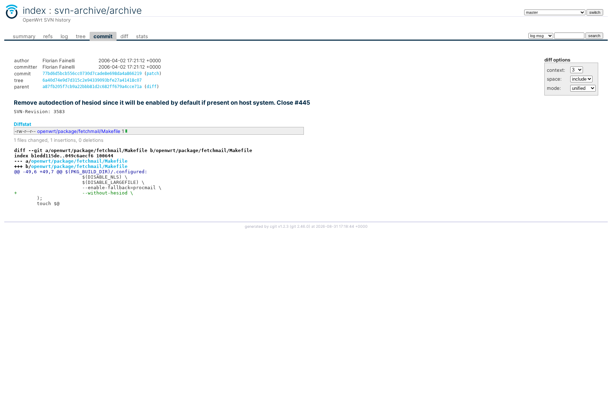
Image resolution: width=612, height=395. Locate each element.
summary (24, 36)
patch (153, 73)
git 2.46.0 (300, 226)
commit (103, 36)
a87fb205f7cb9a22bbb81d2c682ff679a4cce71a (92, 86)
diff (124, 36)
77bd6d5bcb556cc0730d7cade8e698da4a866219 (92, 73)
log (64, 36)
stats (142, 36)
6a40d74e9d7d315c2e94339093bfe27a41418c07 (92, 80)
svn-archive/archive (98, 10)
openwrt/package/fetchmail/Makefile (78, 131)
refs (48, 36)
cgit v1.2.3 (279, 226)
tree (81, 36)
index (34, 10)
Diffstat (22, 124)
